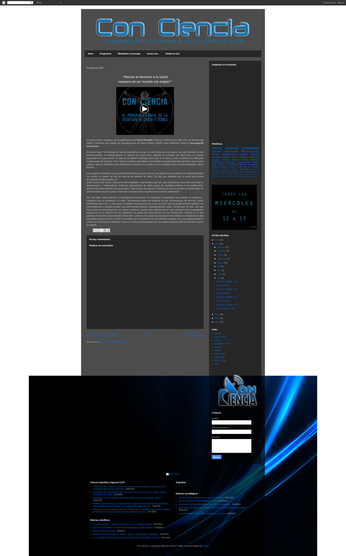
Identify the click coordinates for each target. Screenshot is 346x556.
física (234, 157)
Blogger (205, 546)
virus (241, 172)
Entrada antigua (193, 335)
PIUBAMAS (233, 164)
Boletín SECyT (220, 337)
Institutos (218, 347)
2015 (217, 244)
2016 (217, 240)
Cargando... (181, 486)
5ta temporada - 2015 (226, 308)
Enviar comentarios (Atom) (113, 342)
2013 (217, 318)
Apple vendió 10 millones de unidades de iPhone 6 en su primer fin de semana (212, 508)
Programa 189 (223, 285)
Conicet (217, 340)
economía (217, 151)
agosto (220, 263)
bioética (242, 164)
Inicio (90, 53)
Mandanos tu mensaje (129, 53)
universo (224, 167)
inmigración (224, 169)
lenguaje (233, 167)
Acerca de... (153, 53)
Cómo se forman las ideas (104, 531)
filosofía (215, 169)
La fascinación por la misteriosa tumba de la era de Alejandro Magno (122, 524)
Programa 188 (223, 293)
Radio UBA (219, 357)
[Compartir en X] (101, 230)
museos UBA (238, 151)
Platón (241, 174)
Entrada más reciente (100, 335)
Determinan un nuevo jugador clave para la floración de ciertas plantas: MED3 (127, 498)
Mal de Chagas (251, 167)
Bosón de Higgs (223, 174)
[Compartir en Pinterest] (108, 230)
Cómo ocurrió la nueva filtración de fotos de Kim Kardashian (204, 504)
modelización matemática (223, 162)
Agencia (217, 333)
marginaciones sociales (235, 154)
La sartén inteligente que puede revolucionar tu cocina (201, 513)
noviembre (222, 251)
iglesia (247, 174)
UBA (216, 364)
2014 (217, 314)
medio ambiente (250, 160)
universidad (250, 148)
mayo (220, 274)
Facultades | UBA (222, 344)
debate (215, 154)
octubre (220, 255)
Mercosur (234, 174)
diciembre (221, 247)
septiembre (222, 259)
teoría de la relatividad (229, 172)
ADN (240, 167)
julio (219, 266)
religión (240, 176)
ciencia (217, 148)
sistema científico (249, 157)
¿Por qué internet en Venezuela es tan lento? (197, 501)
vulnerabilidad (250, 172)
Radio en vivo (172, 53)
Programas (105, 53)
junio (219, 270)
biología (226, 157)
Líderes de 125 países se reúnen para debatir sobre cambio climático (123, 527)
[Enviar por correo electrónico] (94, 230)
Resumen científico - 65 (227, 289)
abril (219, 278)
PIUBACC (222, 164)
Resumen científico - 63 (227, 305)
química (215, 167)
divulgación (253, 151)
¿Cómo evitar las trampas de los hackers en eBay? (200, 498)
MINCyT (218, 350)
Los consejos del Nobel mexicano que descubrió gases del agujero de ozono (126, 538)
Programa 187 (223, 301)
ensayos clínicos (220, 160)
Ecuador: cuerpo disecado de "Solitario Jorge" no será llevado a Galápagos (125, 534)
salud (226, 151)
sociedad (231, 148)
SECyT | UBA (220, 360)
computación (253, 164)
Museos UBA (220, 354)
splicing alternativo (251, 176)
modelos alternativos (240, 169)
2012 (217, 322)
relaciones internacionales (227, 176)
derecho (216, 157)
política (255, 154)
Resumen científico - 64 (227, 297)
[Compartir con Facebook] (105, 230)
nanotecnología (243, 162)
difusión (235, 160)
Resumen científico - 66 (227, 281)
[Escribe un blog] (98, 230)
